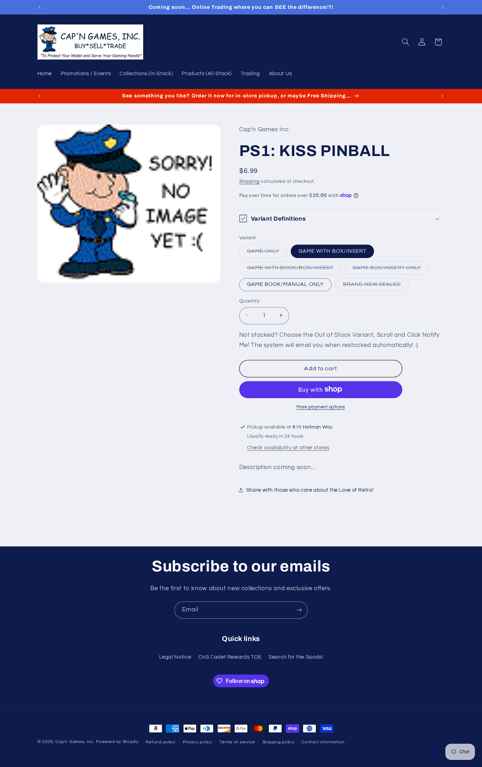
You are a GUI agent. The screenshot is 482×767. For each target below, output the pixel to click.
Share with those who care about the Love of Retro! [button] (310, 490)
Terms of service (237, 742)
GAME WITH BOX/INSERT (332, 250)
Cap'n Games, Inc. (75, 742)
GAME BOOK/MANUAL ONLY (285, 284)
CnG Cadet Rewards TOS (229, 657)
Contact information (323, 742)
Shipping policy (279, 742)
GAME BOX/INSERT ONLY (391, 269)
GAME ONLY (267, 253)
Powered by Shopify (117, 742)
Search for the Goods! (296, 657)
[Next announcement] (442, 7)
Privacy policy (197, 742)
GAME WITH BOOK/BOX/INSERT (294, 269)
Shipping (249, 181)
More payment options (320, 407)
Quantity (249, 300)
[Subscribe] (299, 610)
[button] (405, 42)
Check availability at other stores (288, 447)
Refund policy (160, 742)
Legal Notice (175, 657)
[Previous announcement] (39, 7)
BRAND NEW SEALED (376, 286)
